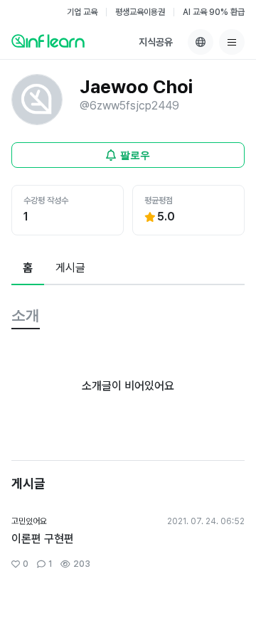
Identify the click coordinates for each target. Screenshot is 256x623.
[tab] (27, 268)
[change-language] (200, 42)
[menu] (232, 42)
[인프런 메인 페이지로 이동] (48, 40)
